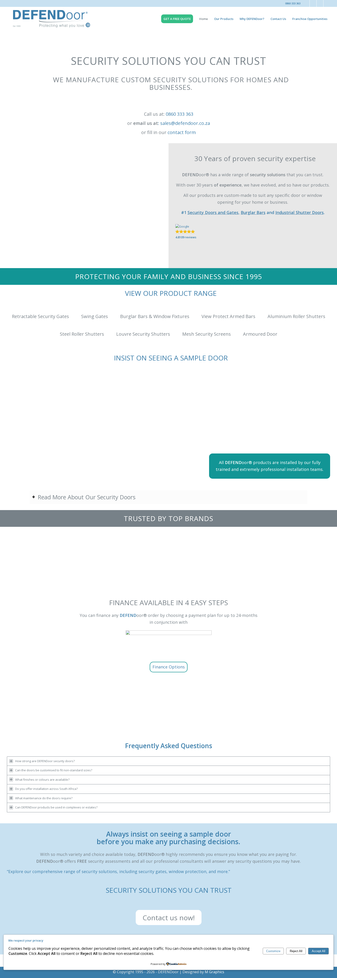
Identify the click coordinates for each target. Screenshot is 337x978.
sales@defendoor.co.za (185, 123)
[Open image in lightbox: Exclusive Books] (153, 555)
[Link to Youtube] (326, 3)
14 (192, 554)
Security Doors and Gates (213, 212)
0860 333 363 (292, 3)
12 (185, 554)
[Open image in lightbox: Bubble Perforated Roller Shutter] (80, 730)
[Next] (333, 543)
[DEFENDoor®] (52, 19)
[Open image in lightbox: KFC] (99, 555)
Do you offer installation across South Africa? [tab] (46, 789)
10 (177, 554)
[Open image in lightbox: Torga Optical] (207, 555)
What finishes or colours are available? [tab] (42, 779)
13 (188, 554)
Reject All (296, 951)
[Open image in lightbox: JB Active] (45, 555)
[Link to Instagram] (313, 3)
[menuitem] (178, 19)
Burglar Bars (253, 212)
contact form (182, 132)
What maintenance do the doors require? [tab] (43, 798)
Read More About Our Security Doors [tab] (86, 497)
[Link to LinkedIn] (320, 3)
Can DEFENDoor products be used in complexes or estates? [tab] (56, 807)
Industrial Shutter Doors (299, 212)
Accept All (318, 951)
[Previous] (3, 543)
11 (181, 554)
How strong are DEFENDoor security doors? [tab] (45, 761)
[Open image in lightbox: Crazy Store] (315, 555)
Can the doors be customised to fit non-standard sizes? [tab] (53, 770)
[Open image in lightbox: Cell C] (261, 555)
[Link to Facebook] (306, 3)
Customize (273, 951)
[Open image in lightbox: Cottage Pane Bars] (257, 730)
